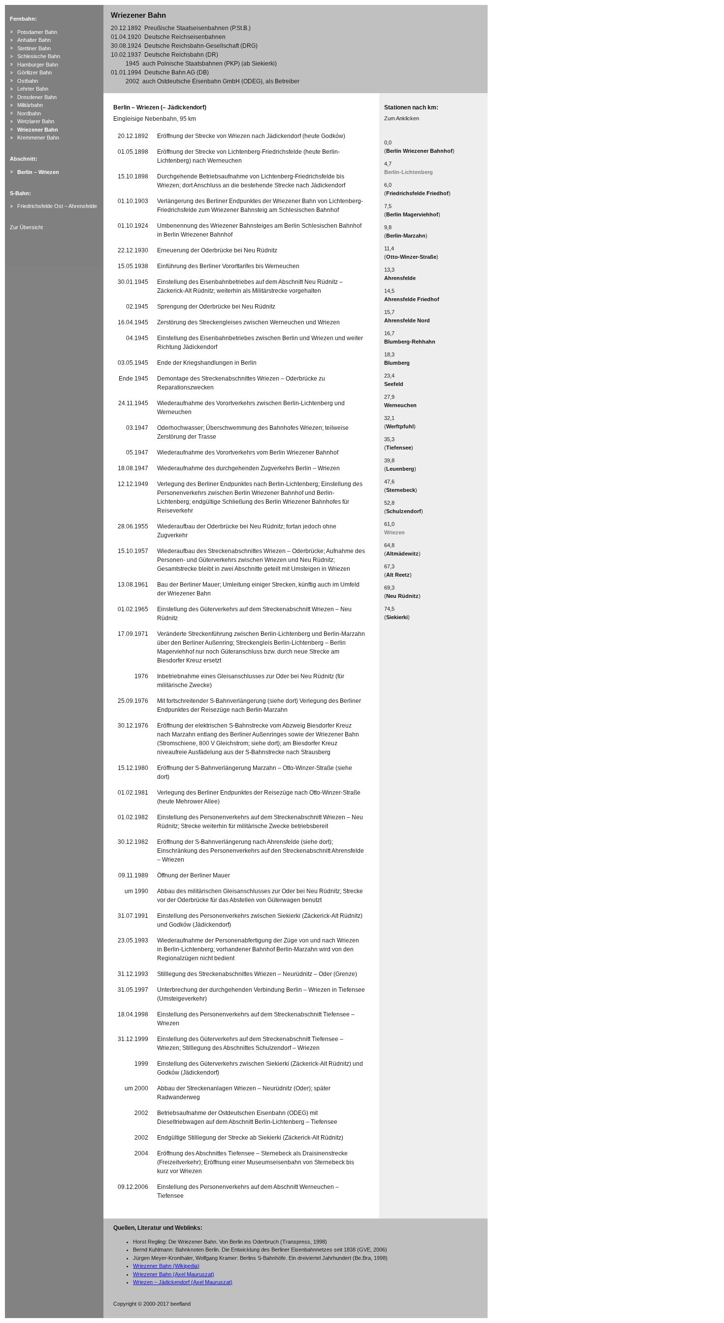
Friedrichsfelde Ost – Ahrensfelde (57, 206)
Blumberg (397, 363)
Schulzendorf (403, 511)
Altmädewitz (402, 554)
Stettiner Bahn (34, 48)
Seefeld (393, 384)
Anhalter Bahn (34, 40)
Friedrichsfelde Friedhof (417, 193)
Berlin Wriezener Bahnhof (419, 151)
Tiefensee (398, 448)
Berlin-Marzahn (406, 236)
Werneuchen (400, 405)
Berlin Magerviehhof (412, 214)
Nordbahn (29, 113)
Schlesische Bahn (38, 56)
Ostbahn (27, 81)
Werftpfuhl (400, 426)
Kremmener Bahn (38, 137)
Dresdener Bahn (37, 97)
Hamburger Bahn (37, 65)
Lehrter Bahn (32, 89)
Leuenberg (400, 469)
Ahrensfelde (400, 278)
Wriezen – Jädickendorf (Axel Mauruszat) (182, 1282)
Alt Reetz (398, 575)
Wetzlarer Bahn (35, 121)
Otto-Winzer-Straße (411, 257)
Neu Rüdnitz (402, 596)
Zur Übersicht (26, 227)
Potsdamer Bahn (37, 32)
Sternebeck (400, 490)
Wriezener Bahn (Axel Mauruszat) (173, 1274)
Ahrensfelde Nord (407, 320)
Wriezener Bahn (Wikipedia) (166, 1266)
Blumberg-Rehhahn (409, 342)
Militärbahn (30, 105)
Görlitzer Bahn (34, 72)
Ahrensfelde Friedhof (411, 299)
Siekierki (397, 617)
